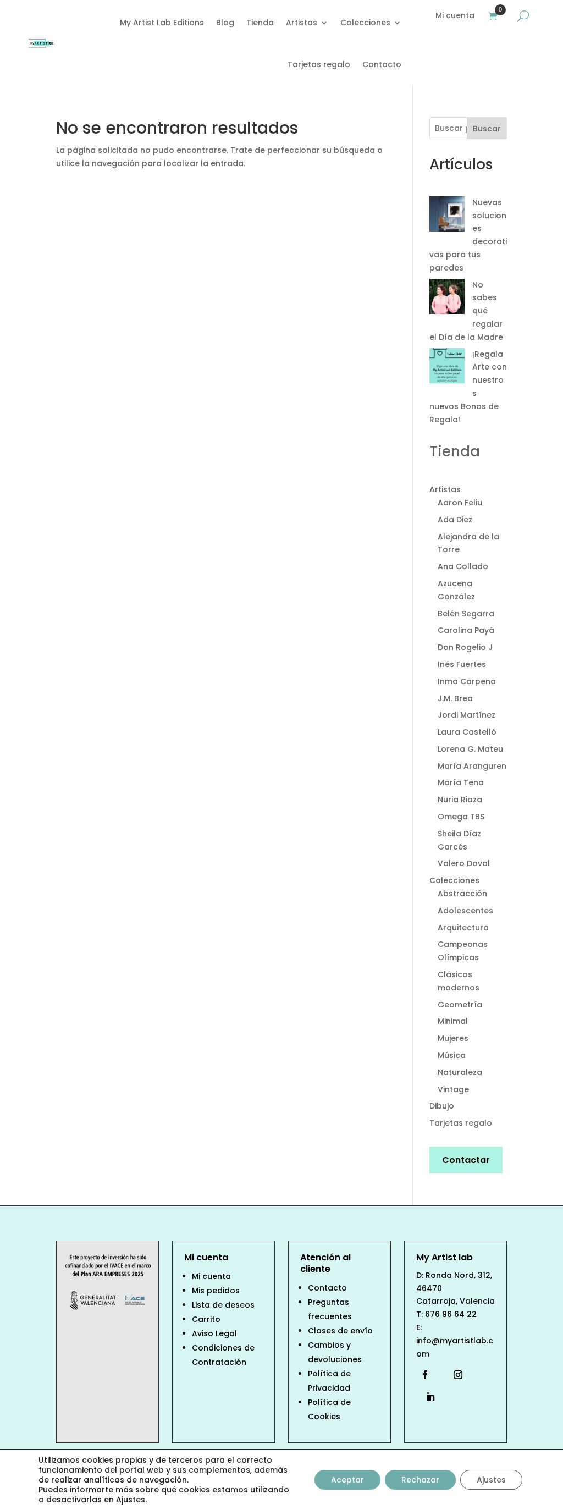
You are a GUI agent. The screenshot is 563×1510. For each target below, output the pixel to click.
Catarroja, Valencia (455, 1301)
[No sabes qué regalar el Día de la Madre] (447, 298)
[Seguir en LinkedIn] (427, 1397)
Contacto (381, 64)
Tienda (260, 22)
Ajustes (491, 1479)
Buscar (487, 128)
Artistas (301, 22)
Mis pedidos (216, 1290)
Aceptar (347, 1479)
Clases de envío (340, 1330)
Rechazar (420, 1479)
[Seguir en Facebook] (427, 1375)
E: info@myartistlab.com (454, 1340)
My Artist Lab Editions (162, 22)
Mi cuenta (454, 16)
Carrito (206, 1319)
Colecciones (365, 22)
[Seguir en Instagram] (458, 1375)
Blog (225, 22)
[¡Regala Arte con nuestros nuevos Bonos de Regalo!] (447, 368)
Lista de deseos (223, 1304)
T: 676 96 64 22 (446, 1314)
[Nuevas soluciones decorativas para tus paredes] (447, 216)
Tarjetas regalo (319, 64)
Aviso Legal (214, 1333)
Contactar (466, 1160)
